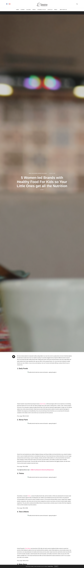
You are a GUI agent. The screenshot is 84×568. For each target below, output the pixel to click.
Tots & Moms (28, 548)
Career (23, 9)
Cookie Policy (50, 566)
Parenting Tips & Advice (42, 173)
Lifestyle (50, 9)
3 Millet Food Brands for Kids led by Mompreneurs (42, 469)
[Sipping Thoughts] (42, 4)
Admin (42, 189)
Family (34, 9)
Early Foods (42, 403)
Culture (28, 9)
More (55, 9)
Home (17, 9)
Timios (29, 495)
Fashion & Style (42, 9)
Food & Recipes (34, 173)
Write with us (63, 9)
